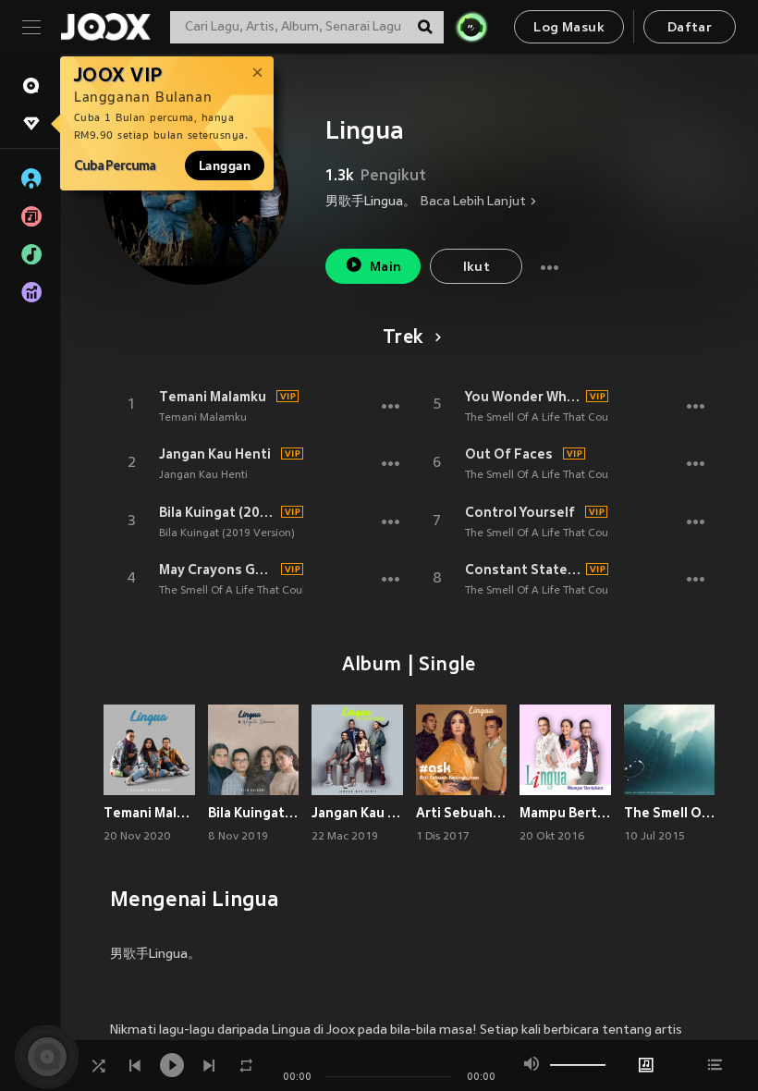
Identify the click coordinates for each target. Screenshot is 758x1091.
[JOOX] (105, 27)
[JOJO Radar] (471, 26)
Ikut (477, 268)
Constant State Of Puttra (523, 569)
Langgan (225, 165)
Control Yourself (520, 512)
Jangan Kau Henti (215, 454)
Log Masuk (569, 28)
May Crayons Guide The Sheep (217, 569)
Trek (403, 338)
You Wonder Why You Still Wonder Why (523, 396)
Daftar (689, 28)
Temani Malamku (212, 396)
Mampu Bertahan (565, 812)
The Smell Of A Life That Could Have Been (264, 590)
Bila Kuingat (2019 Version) (217, 512)
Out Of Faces (509, 454)
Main (386, 268)
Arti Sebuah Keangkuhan (461, 812)
